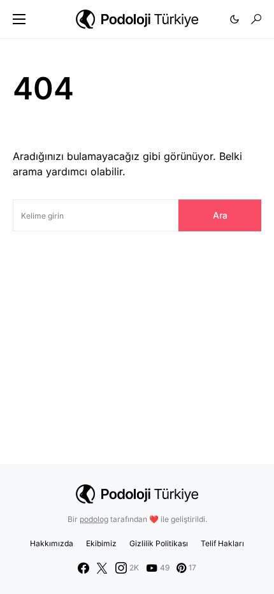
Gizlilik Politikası (158, 543)
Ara (220, 215)
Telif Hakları (222, 543)
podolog (94, 519)
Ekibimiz (101, 543)
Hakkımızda (51, 543)
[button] (19, 19)
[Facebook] (83, 568)
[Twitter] (102, 568)
